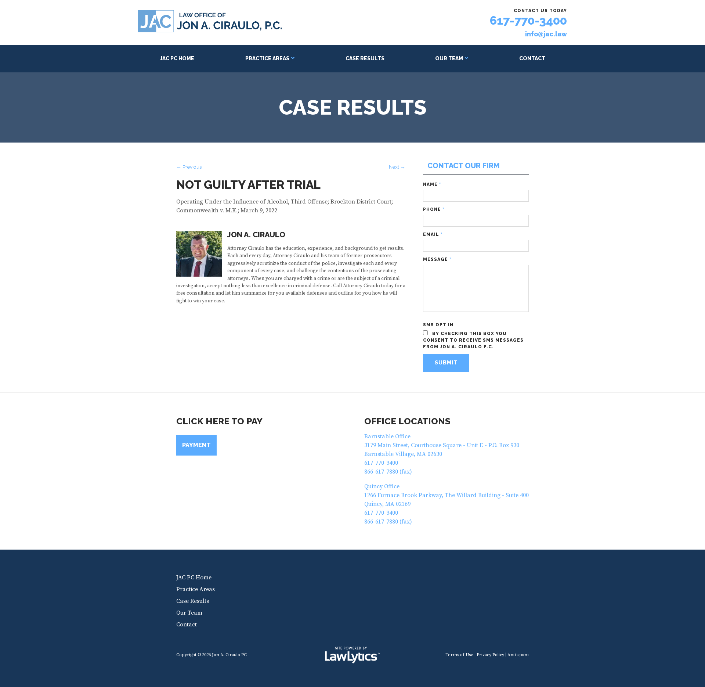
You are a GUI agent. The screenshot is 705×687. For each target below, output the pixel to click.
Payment (196, 445)
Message (437, 259)
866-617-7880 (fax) (388, 471)
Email (432, 234)
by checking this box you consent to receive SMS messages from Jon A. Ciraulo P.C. (473, 340)
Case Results (365, 58)
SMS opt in (438, 324)
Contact (532, 58)
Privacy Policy (490, 655)
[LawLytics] (352, 655)
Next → (397, 167)
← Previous (189, 167)
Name (432, 184)
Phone (433, 209)
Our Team (449, 58)
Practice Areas (267, 58)
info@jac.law (546, 34)
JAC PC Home (177, 58)
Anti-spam (518, 655)
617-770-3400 (528, 20)
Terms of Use (459, 655)
